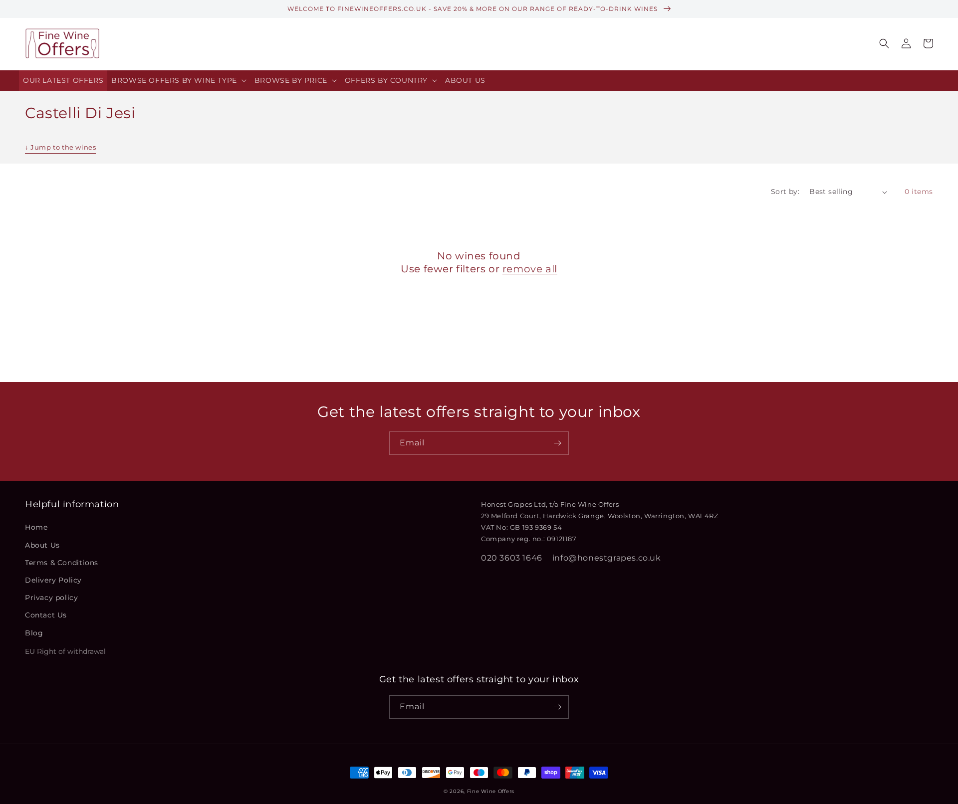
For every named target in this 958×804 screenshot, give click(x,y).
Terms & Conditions (61, 562)
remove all (529, 269)
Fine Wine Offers (490, 791)
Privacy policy (51, 597)
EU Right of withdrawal (65, 651)
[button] (178, 80)
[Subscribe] (557, 443)
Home (36, 527)
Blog (34, 632)
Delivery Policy (53, 580)
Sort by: (785, 191)
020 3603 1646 (511, 558)
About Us (42, 545)
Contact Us (46, 614)
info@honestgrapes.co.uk (606, 558)
